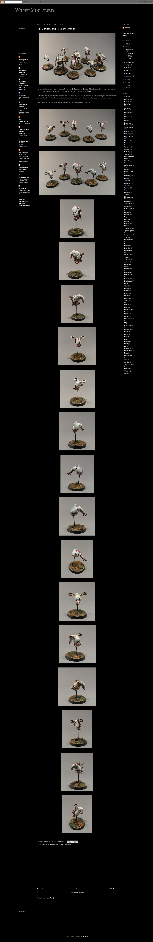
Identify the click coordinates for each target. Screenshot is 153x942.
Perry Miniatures (127, 347)
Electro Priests (129, 318)
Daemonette (128, 278)
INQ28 (126, 140)
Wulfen (126, 373)
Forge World (128, 104)
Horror (126, 291)
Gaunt (126, 332)
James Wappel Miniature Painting (24, 131)
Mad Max (127, 248)
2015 (126, 85)
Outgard (127, 178)
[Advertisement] (77, 868)
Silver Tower (128, 161)
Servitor (126, 362)
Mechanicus (128, 143)
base (126, 307)
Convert (126, 169)
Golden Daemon (127, 222)
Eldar (126, 283)
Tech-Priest (128, 203)
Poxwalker (127, 201)
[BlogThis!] (70, 842)
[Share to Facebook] (75, 842)
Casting (126, 316)
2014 (126, 88)
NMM (126, 344)
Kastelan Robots (127, 244)
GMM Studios (23, 59)
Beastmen (127, 192)
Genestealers (128, 112)
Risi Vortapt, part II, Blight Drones (56, 28)
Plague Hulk (128, 350)
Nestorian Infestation (127, 124)
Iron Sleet (22, 95)
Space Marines (129, 165)
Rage (126, 353)
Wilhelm (127, 27)
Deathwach (128, 281)
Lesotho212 (128, 337)
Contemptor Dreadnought (128, 273)
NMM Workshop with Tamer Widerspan (24, 87)
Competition (128, 235)
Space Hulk (128, 255)
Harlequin (127, 288)
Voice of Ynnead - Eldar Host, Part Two (24, 62)
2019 (126, 44)
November (129, 49)
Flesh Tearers (128, 325)
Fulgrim (126, 217)
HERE (90, 91)
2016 (126, 82)
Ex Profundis (23, 141)
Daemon (127, 101)
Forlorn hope (23, 168)
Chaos (126, 116)
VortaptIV (127, 147)
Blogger (85, 936)
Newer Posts (41, 889)
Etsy (125, 323)
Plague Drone (128, 250)
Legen (126, 293)
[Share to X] (72, 842)
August (128, 65)
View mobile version (77, 893)
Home (77, 889)
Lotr (125, 339)
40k (125, 97)
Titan (65, 844)
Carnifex (127, 219)
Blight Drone (45, 844)
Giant (126, 286)
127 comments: (59, 841)
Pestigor (127, 134)
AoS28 (126, 149)
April (128, 70)
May (127, 67)
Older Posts (113, 889)
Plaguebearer (128, 197)
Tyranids (127, 185)
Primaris (127, 296)
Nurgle (61, 844)
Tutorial (126, 195)
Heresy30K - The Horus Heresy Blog (23, 154)
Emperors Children (127, 213)
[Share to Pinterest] (77, 842)
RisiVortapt (127, 298)
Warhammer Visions (128, 303)
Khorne (126, 226)
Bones (126, 314)
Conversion (128, 206)
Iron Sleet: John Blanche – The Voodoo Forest (23, 180)
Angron (126, 262)
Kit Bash (127, 176)
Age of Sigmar (129, 231)
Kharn (126, 334)
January (129, 76)
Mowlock (127, 341)
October (129, 62)
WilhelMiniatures (35, 10)
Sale (125, 359)
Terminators (128, 228)
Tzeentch (127, 154)
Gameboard (128, 329)
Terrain (126, 257)
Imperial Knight (54, 844)
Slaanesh (127, 183)
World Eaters (128, 127)
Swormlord (127, 300)
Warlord (126, 371)
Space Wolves (129, 364)
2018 (126, 47)
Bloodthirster (128, 240)
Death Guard (128, 172)
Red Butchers (128, 355)
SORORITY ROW (24, 123)
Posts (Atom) (50, 898)
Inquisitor (127, 131)
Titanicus (70, 844)
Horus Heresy (128, 136)
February (129, 73)
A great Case (23, 135)
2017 (126, 79)
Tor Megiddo (128, 188)
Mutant (126, 152)
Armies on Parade (127, 109)
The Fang (127, 181)
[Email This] (68, 842)
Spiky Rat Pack (24, 177)
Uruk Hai (127, 369)
